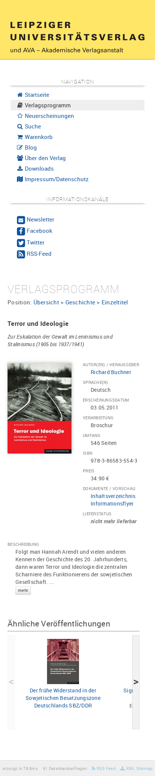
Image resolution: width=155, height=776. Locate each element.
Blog (30, 147)
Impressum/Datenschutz (56, 179)
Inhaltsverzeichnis (113, 496)
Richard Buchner (111, 372)
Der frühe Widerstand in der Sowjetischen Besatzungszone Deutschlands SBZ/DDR (63, 698)
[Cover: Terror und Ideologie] (39, 407)
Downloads (38, 168)
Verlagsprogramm (47, 105)
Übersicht (46, 302)
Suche (32, 126)
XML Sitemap (138, 768)
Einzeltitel (115, 302)
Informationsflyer (112, 503)
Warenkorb (38, 137)
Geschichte (80, 302)
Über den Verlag (44, 158)
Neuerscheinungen (48, 115)
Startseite (36, 94)
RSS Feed (105, 768)
